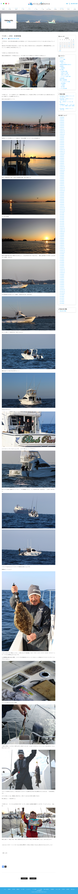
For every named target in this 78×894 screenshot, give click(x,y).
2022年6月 (62, 197)
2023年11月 (62, 168)
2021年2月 (62, 224)
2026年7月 (62, 118)
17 (60, 45)
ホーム (5, 889)
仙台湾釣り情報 (12, 38)
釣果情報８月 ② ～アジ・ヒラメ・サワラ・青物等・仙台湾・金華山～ (67, 105)
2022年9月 (62, 192)
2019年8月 (62, 255)
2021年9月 (62, 212)
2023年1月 (62, 185)
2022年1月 (62, 206)
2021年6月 (62, 218)
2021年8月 (62, 214)
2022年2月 (62, 204)
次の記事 (33, 878)
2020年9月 (62, 233)
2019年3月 (62, 264)
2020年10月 (62, 231)
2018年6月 (62, 279)
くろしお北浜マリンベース (39, 3)
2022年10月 (62, 190)
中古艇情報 (55, 9)
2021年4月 (62, 221)
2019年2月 (62, 265)
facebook (1, 3)
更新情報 (61, 61)
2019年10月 (62, 252)
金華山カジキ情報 (64, 73)
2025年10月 (62, 134)
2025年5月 (62, 142)
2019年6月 (62, 259)
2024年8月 (62, 154)
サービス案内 (35, 9)
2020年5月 (62, 240)
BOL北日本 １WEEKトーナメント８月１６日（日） (67, 96)
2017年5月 (62, 301)
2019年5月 (62, 260)
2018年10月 (62, 272)
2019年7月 (62, 257)
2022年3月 (62, 202)
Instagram (8, 3)
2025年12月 (62, 130)
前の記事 (24, 878)
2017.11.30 (5, 38)
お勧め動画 (62, 78)
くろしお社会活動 (63, 88)
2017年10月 (62, 293)
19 (64, 45)
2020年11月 (62, 230)
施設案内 (16, 9)
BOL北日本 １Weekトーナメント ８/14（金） (67, 109)
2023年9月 (62, 171)
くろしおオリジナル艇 (65, 81)
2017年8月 (62, 296)
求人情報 (68, 9)
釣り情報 (10, 9)
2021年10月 (62, 211)
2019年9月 (62, 253)
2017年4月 (62, 303)
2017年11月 (62, 291)
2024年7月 (62, 156)
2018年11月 (62, 271)
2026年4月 (62, 124)
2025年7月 (62, 139)
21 (69, 45)
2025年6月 (62, 141)
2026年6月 (62, 120)
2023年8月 (62, 173)
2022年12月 (62, 187)
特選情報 (3, 9)
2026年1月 (62, 129)
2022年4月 (62, 200)
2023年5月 (62, 178)
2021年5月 (62, 219)
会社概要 (75, 9)
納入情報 (63, 86)
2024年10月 (62, 153)
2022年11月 (62, 189)
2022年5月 (62, 199)
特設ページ (63, 62)
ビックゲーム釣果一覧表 (66, 76)
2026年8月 (62, 117)
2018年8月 (62, 276)
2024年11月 (62, 151)
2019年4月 (62, 262)
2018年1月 (62, 288)
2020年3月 (62, 243)
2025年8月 (62, 137)
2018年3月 (62, 284)
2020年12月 (62, 228)
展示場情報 (63, 83)
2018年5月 (62, 281)
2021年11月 (62, 209)
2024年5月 (62, 159)
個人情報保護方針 (39, 890)
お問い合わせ (73, 889)
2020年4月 (62, 241)
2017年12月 (62, 289)
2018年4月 (62, 282)
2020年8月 (62, 235)
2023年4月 (62, 180)
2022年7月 (62, 195)
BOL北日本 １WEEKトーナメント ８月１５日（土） (67, 99)
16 (73, 44)
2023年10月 (62, 170)
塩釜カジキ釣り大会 (65, 74)
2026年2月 (62, 127)
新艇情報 (63, 67)
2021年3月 (62, 223)
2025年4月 (62, 144)
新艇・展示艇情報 (49, 9)
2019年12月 (62, 248)
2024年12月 (62, 149)
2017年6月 (62, 300)
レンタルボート (29, 9)
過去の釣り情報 (63, 310)
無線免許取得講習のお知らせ (65, 64)
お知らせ (61, 57)
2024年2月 (62, 163)
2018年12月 (62, 269)
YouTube (6, 3)
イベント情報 (42, 9)
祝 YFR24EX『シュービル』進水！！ (66, 102)
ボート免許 (22, 9)
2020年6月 (62, 238)
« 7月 (60, 50)
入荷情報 (63, 85)
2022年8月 (62, 194)
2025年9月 (62, 136)
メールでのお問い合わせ (67, 3)
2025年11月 (62, 132)
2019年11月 (62, 250)
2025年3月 (62, 146)
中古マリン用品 (62, 9)
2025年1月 (62, 148)
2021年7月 (62, 216)
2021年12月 (62, 207)
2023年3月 (62, 182)
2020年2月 (62, 245)
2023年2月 (62, 183)
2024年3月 (62, 161)
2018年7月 (62, 277)
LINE (3, 3)
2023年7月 (62, 175)
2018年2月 (62, 286)
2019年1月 (62, 267)
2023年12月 (62, 166)
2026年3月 (62, 125)
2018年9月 (62, 274)
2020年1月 (62, 247)
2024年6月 (62, 158)
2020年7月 (62, 236)
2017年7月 (62, 298)
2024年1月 (62, 165)
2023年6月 (62, 177)
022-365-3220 (74, 3)
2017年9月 (62, 294)
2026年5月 (62, 122)
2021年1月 (62, 226)
